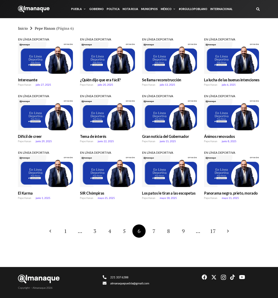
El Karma (25, 193)
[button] (84, 9)
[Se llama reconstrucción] (170, 58)
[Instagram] (223, 277)
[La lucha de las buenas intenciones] (232, 58)
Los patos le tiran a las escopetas (168, 193)
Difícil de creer (30, 136)
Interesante (27, 80)
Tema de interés (93, 136)
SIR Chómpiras (92, 193)
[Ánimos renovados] (232, 114)
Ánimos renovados (219, 136)
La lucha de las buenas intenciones (231, 80)
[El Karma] (46, 171)
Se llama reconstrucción (162, 80)
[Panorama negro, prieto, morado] (232, 171)
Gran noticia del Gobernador (165, 136)
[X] (214, 277)
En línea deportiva (33, 39)
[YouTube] (242, 277)
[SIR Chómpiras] (108, 171)
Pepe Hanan (24, 84)
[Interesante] (46, 58)
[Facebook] (204, 277)
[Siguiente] (227, 231)
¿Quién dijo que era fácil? (100, 80)
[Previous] (50, 231)
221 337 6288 (119, 277)
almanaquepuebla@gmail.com (129, 283)
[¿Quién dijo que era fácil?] (108, 58)
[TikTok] (232, 277)
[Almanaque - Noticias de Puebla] (34, 9)
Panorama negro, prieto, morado (231, 193)
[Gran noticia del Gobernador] (170, 114)
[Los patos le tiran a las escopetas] (170, 171)
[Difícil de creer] (46, 114)
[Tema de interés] (108, 114)
